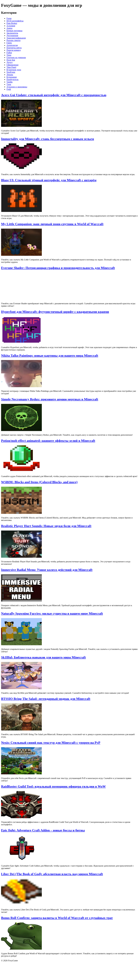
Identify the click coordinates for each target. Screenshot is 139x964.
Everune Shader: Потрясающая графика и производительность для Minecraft (58, 268)
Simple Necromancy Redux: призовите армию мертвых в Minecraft (49, 399)
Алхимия (11, 26)
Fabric (9, 43)
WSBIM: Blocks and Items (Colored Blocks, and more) (39, 482)
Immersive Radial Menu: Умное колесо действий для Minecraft (46, 570)
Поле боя (11, 60)
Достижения (12, 35)
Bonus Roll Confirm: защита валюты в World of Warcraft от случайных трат (57, 918)
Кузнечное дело (14, 70)
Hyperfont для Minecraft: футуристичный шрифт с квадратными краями (55, 311)
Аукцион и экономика (17, 87)
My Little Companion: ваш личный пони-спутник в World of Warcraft (52, 224)
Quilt (9, 89)
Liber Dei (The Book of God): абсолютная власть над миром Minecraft (52, 874)
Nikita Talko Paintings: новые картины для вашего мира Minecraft (49, 355)
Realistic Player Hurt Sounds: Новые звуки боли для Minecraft (46, 526)
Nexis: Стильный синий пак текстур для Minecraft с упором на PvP (50, 742)
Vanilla (9, 82)
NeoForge (11, 72)
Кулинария (12, 77)
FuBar (9, 52)
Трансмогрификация (16, 38)
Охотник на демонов (16, 57)
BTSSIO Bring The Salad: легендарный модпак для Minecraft (45, 698)
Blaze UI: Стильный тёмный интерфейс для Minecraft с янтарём (48, 180)
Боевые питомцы (14, 30)
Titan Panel (11, 67)
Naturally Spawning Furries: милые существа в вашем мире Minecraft (52, 613)
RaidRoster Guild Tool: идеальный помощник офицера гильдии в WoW (53, 786)
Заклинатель (12, 33)
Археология (12, 45)
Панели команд (14, 50)
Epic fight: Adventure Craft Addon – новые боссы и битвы (43, 830)
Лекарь (10, 74)
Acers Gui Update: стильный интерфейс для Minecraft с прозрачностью (53, 95)
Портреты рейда (14, 48)
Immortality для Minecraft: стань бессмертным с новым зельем (47, 139)
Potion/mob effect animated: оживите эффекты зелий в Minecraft (48, 440)
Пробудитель (12, 79)
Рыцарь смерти (13, 40)
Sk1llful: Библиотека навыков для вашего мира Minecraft (43, 657)
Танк (9, 84)
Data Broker (12, 23)
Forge (9, 18)
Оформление (12, 65)
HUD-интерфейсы (15, 21)
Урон (9, 55)
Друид (9, 62)
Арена (9, 28)
